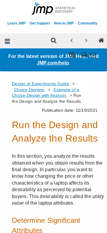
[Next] (86, 40)
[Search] (53, 40)
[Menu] (7, 40)
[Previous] (71, 40)
